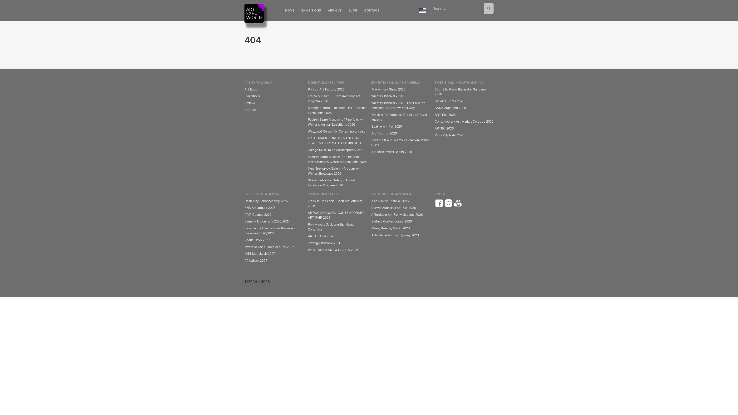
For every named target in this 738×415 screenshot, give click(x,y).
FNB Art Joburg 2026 (259, 208)
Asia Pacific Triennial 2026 (390, 201)
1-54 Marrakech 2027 (259, 254)
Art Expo (250, 89)
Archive (335, 10)
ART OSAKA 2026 (321, 236)
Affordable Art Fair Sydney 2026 (395, 235)
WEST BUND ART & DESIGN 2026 (333, 250)
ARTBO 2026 (444, 128)
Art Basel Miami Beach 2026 (391, 152)
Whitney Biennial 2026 (387, 96)
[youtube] (458, 203)
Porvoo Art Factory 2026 (326, 89)
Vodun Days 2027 (257, 240)
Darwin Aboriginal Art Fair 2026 (393, 208)
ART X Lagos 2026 (258, 215)
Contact (372, 10)
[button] (423, 10)
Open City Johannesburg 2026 (266, 201)
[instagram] (448, 203)
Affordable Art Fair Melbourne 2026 (397, 215)
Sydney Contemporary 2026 (391, 221)
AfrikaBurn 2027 (255, 260)
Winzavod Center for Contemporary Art (336, 131)
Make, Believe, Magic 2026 (390, 228)
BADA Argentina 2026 (450, 108)
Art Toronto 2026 (384, 133)
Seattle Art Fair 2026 (386, 126)
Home (289, 10)
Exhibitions (311, 10)
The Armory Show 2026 (388, 89)
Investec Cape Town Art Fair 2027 (269, 247)
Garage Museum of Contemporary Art (335, 150)
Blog (353, 10)
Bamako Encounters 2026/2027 (267, 221)
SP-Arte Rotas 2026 (449, 101)
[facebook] (439, 203)
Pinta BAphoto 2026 (449, 135)
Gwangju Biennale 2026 (324, 243)
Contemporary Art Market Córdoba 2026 (464, 121)
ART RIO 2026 (445, 115)
